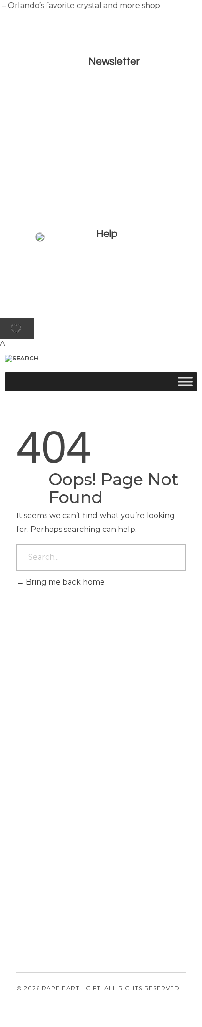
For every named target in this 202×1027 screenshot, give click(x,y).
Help (106, 233)
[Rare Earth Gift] (82, 294)
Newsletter (114, 61)
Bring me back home (64, 582)
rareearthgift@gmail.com (58, 843)
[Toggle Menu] (185, 381)
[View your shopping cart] (2, 344)
